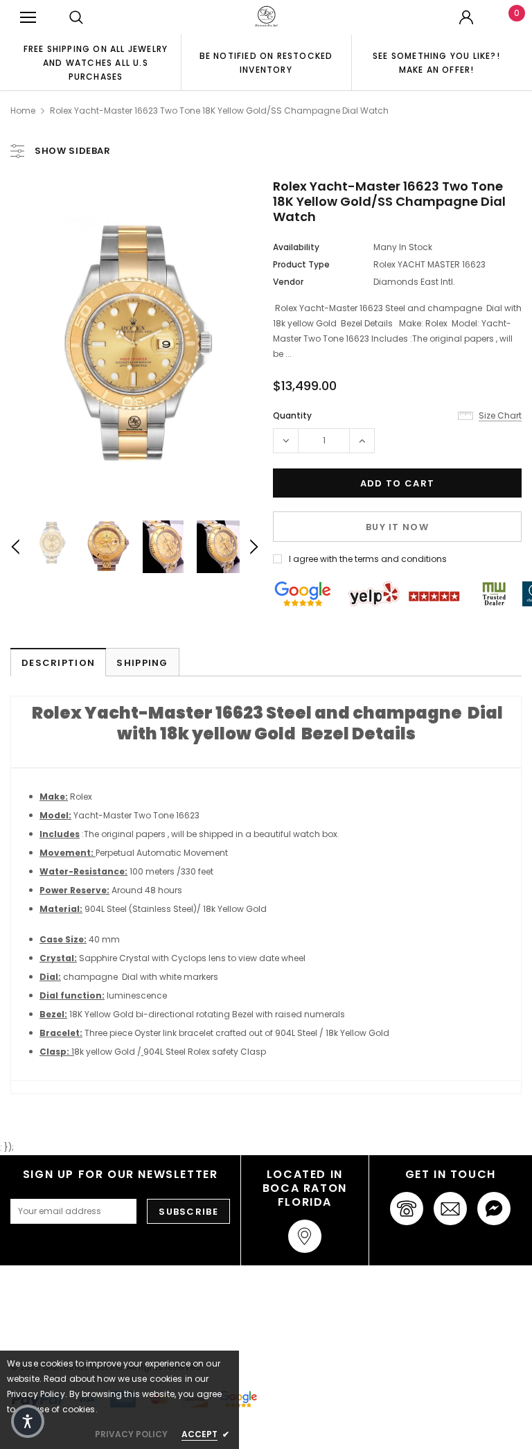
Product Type (301, 264)
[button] (27, 1421)
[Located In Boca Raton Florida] (304, 1236)
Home (22, 110)
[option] (95, 62)
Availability (296, 247)
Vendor (288, 282)
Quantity (292, 415)
